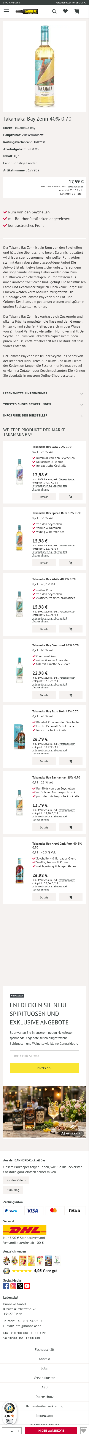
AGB (44, 1387)
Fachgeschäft (44, 1349)
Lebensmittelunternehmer (25, 393)
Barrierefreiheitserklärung (44, 1406)
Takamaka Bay (24, 128)
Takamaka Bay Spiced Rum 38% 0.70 (56, 513)
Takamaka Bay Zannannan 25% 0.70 (56, 777)
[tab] (44, 393)
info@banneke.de (28, 1326)
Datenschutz (44, 1396)
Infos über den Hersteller (25, 415)
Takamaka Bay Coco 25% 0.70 (52, 447)
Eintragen (44, 1068)
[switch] (9, 1421)
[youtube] (27, 1287)
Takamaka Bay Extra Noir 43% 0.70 (55, 711)
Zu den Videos (16, 1180)
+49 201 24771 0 (29, 1321)
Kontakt (44, 1359)
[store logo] (23, 11)
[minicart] (76, 11)
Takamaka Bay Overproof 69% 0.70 (55, 645)
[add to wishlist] (65, 11)
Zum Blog (13, 1190)
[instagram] (13, 1287)
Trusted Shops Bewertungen (27, 404)
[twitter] (20, 1287)
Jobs (44, 1368)
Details (44, 497)
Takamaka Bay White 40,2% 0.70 (54, 579)
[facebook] (6, 1287)
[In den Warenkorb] (71, 496)
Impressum (44, 1415)
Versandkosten (76, 186)
